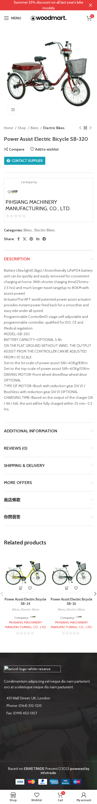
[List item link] (48, 705)
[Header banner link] (40, 5)
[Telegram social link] (44, 239)
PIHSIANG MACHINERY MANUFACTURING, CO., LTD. (38, 205)
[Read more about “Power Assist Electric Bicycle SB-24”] (21, 587)
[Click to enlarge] (13, 110)
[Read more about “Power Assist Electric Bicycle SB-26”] (66, 587)
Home (9, 128)
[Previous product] (80, 128)
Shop (22, 128)
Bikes (35, 128)
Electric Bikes (53, 128)
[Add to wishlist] (30, 587)
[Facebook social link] (18, 239)
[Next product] (90, 128)
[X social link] (24, 239)
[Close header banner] (90, 5)
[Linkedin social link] (38, 239)
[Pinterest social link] (31, 239)
